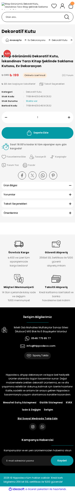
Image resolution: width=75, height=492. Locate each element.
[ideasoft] (17, 489)
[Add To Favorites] (14, 157)
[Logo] (25, 6)
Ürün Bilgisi (10, 185)
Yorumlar (9, 194)
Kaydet (62, 460)
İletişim (48, 409)
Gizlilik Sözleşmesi (51, 402)
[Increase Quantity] (70, 117)
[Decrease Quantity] (4, 117)
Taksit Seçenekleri (15, 203)
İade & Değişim (31, 409)
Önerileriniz (11, 213)
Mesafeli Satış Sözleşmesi (19, 402)
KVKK (69, 402)
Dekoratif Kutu (19, 31)
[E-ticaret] (37, 489)
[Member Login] (62, 6)
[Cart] (70, 6)
